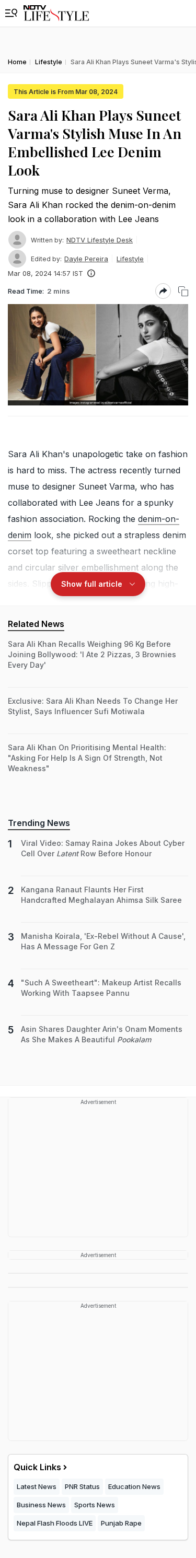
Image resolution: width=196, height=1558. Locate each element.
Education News (134, 1486)
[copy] (183, 291)
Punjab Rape (121, 1523)
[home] (56, 13)
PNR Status (82, 1486)
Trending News (39, 823)
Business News (41, 1505)
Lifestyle (130, 258)
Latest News (36, 1486)
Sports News (94, 1505)
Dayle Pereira (86, 258)
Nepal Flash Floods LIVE (55, 1523)
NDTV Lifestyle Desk (99, 240)
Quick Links (37, 1467)
